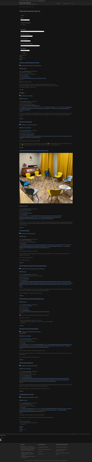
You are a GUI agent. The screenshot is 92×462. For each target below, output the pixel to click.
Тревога (40, 284)
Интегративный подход (26, 76)
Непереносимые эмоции (32, 108)
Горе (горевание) (37, 345)
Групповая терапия (25, 3)
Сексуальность (35, 215)
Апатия (39, 244)
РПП (39, 108)
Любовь (31, 381)
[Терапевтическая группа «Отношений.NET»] (27, 233)
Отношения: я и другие (26, 394)
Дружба (44, 78)
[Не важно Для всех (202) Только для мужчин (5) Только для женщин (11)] (25, 41)
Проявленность (40, 78)
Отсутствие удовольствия (33, 244)
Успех (38, 108)
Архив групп (40, 451)
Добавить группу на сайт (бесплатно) (44, 449)
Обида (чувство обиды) (41, 246)
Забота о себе (56, 284)
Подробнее (21, 89)
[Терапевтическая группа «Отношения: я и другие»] (28, 397)
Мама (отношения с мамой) (47, 379)
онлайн (26, 98)
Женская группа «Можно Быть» (28, 328)
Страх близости (60, 344)
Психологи (58, 3)
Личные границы (24, 137)
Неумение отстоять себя (23, 284)
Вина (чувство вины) (62, 284)
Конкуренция (55, 246)
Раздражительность (43, 244)
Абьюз (22, 217)
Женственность (47, 247)
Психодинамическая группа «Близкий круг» (32, 265)
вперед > (21, 59)
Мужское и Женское (25, 121)
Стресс (31, 408)
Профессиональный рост (33, 378)
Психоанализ (29, 105)
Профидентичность (50, 218)
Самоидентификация (38, 281)
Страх (61, 108)
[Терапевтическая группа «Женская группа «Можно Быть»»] (30, 331)
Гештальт (24, 105)
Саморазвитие (32, 281)
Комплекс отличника (24, 109)
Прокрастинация (55, 344)
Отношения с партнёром (44, 108)
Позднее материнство (45, 217)
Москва (24, 68)
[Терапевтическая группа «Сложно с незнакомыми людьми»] (30, 65)
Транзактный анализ (30, 134)
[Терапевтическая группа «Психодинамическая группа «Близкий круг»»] (32, 268)
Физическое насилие (56, 108)
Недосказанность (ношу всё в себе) (30, 379)
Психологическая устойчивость (38, 247)
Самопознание (44, 284)
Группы (52, 3)
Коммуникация (26, 411)
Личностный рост (41, 378)
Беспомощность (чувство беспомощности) (54, 244)
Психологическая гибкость (53, 217)
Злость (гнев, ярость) (33, 246)
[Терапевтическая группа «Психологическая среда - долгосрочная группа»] (46, 203)
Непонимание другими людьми (45, 282)
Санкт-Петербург (27, 127)
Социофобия (50, 408)
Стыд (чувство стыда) (26, 381)
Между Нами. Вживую (26, 362)
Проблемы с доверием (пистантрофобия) (32, 282)
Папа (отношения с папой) (47, 215)
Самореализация (26, 218)
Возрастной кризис (43, 345)
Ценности (27, 378)
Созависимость (40, 215)
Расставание (64, 108)
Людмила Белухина (27, 375)
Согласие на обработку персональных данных (62, 454)
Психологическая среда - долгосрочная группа (33, 150)
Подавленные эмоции (55, 282)
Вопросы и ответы (67, 3)
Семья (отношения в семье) (58, 345)
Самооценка (24, 378)
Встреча (21, 92)
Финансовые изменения (48, 378)
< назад (20, 56)
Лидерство (50, 344)
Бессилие (33, 218)
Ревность (27, 244)
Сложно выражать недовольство (28, 347)
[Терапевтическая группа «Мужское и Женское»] (28, 124)
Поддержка (60, 215)
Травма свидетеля (25, 108)
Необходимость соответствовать (41, 218)
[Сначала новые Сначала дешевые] (25, 50)
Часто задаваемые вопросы (43, 447)
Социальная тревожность (34, 311)
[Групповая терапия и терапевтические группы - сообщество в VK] (1, 439)
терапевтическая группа (27, 71)
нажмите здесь (2, 435)
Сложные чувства (62, 282)
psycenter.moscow (42, 0)
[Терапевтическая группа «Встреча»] (26, 95)
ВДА (20, 217)
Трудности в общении (25, 78)
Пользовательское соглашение (61, 447)
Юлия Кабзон (26, 278)
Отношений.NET (24, 230)
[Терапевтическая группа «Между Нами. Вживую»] (28, 365)
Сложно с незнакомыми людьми (29, 62)
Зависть (30, 218)
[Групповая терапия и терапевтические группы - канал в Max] (1, 440)
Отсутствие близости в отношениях (65, 408)
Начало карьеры (55, 215)
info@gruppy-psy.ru (64, 460)
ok (2, 437)
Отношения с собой (31, 284)
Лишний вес (24, 244)
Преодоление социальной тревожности (31, 298)
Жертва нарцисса (30, 247)
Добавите (23, 452)
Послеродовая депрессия (51, 381)
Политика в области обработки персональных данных (61, 450)
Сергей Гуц (26, 75)
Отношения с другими (33, 78)
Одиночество (38, 137)
